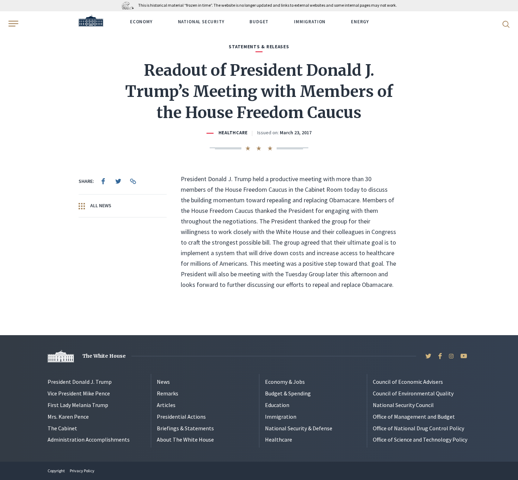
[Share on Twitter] (118, 181)
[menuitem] (103, 181)
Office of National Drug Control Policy (418, 428)
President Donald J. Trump (80, 381)
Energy (360, 22)
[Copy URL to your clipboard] (132, 181)
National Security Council (403, 404)
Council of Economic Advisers (408, 381)
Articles (166, 404)
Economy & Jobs (285, 381)
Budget (259, 22)
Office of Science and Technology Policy (420, 439)
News (163, 381)
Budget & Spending (288, 393)
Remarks (167, 393)
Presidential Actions (181, 416)
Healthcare (233, 133)
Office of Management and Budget (414, 416)
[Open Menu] (12, 23)
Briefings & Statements (185, 428)
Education (277, 404)
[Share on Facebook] (103, 181)
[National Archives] (129, 5)
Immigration (310, 22)
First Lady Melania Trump (78, 404)
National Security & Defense (298, 428)
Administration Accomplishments (89, 439)
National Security (201, 22)
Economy (141, 22)
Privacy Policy (82, 470)
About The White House (185, 439)
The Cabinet (62, 428)
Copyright (56, 470)
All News (100, 205)
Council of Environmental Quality (413, 393)
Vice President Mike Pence (79, 393)
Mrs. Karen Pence (68, 416)
